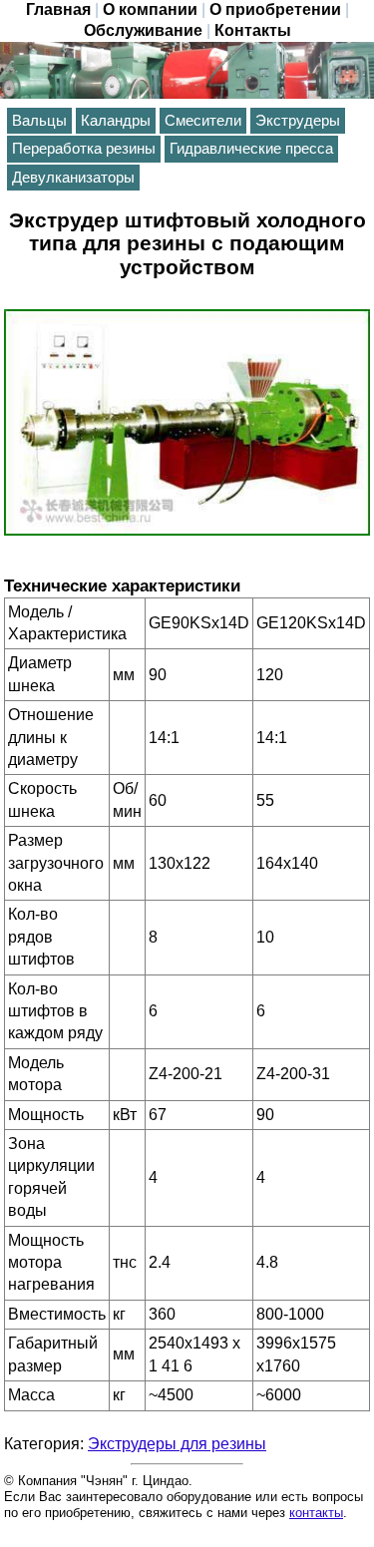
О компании (150, 9)
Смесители (203, 121)
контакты (316, 1512)
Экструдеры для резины (177, 1443)
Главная (58, 9)
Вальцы (39, 121)
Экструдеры (297, 121)
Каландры (116, 121)
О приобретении (275, 9)
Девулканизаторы (73, 178)
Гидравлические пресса (251, 149)
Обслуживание (143, 30)
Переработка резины (84, 149)
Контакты (252, 30)
